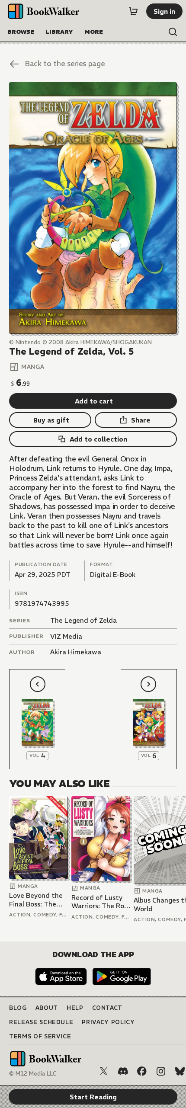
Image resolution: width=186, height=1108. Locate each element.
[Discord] (123, 1071)
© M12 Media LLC (33, 1073)
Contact (107, 1008)
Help (75, 1008)
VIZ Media (66, 636)
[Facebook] (142, 1071)
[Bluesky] (180, 1071)
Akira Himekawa (75, 652)
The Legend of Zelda (83, 620)
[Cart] (133, 11)
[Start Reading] (93, 207)
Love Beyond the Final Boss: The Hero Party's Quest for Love (36, 899)
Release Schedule (41, 1022)
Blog (18, 1008)
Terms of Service (40, 1036)
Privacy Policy (108, 1022)
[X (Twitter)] (104, 1071)
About (46, 1008)
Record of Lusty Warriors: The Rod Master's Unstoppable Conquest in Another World (99, 901)
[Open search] (173, 32)
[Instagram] (161, 1071)
